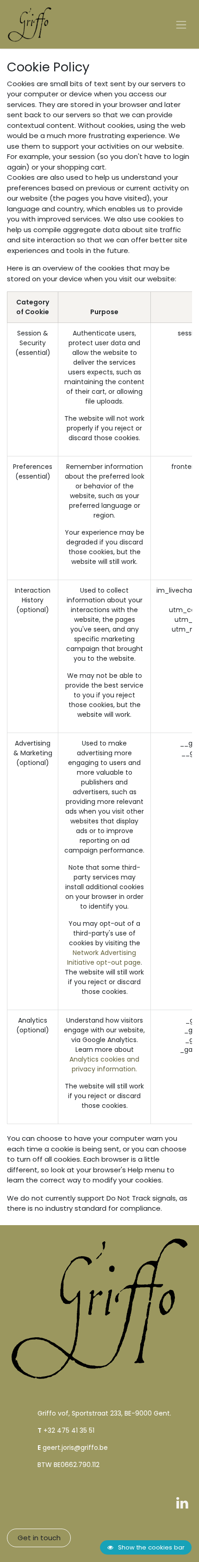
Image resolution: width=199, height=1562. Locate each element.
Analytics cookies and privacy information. (104, 1064)
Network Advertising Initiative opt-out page (104, 957)
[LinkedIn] (182, 1502)
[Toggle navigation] (181, 24)
